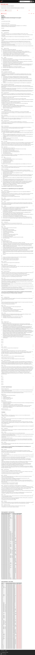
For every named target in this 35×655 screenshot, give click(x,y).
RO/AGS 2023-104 (19, 515)
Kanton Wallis (2, 650)
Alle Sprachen (4, 13)
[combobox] (17, 7)
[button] (19, 1)
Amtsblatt (6, 650)
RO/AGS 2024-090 (19, 594)
